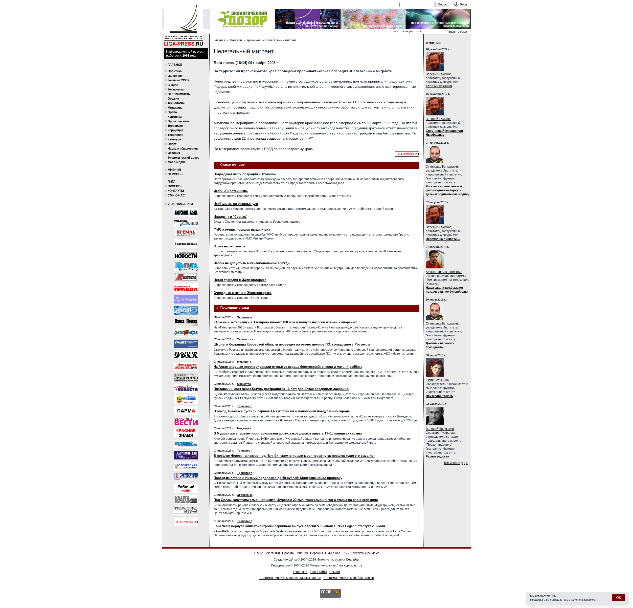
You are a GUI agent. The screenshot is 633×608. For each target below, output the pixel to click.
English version (458, 31)
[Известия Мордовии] (186, 332)
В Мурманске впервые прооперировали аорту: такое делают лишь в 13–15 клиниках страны (288, 433)
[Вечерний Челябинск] (186, 444)
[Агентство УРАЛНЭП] (186, 344)
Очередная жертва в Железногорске (242, 293)
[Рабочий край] (186, 488)
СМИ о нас (176, 195)
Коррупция (175, 130)
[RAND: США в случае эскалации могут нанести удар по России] (307, 19)
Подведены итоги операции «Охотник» (245, 174)
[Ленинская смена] (186, 277)
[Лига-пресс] (186, 522)
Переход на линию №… (443, 239)
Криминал (175, 116)
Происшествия (178, 121)
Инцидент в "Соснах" (230, 216)
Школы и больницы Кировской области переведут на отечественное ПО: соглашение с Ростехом (292, 344)
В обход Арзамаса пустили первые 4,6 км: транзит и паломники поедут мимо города (282, 411)
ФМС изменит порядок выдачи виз (242, 229)
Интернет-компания (338, 559)
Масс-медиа (177, 162)
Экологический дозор (183, 157)
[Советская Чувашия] (186, 399)
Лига (172, 181)
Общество (175, 76)
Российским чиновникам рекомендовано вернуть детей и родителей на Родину (447, 190)
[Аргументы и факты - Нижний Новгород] (186, 366)
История (174, 153)
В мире (173, 85)
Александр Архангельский (444, 272)
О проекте (300, 572)
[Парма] (186, 410)
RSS (345, 553)
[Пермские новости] (186, 388)
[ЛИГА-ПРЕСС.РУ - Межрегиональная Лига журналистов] (183, 23)
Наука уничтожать (439, 396)
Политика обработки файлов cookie (348, 578)
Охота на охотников (230, 246)
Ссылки (334, 572)
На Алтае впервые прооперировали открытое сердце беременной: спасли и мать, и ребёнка (288, 367)
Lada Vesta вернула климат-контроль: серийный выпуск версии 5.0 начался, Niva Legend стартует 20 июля (299, 526)
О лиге (258, 553)
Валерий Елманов (438, 74)
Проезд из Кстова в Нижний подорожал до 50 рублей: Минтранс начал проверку (278, 478)
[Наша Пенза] (186, 321)
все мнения (452, 463)
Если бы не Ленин (439, 86)
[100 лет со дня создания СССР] (373, 19)
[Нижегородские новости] (186, 255)
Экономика (176, 89)
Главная (219, 40)
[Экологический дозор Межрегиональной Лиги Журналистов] (242, 19)
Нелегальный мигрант (280, 40)
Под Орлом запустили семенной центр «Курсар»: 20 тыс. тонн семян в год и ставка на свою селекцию (296, 500)
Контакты (176, 191)
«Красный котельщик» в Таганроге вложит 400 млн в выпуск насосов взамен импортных (285, 322)
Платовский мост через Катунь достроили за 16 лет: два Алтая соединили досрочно (281, 389)
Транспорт (175, 135)
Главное (175, 64)
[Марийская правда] (186, 287)
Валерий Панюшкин (440, 429)
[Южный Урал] (186, 355)
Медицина (175, 107)
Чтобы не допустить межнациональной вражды (252, 263)
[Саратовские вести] (186, 310)
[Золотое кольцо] (186, 243)
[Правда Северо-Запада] (186, 266)
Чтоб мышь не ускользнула (236, 204)
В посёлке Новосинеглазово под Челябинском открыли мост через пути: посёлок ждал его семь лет (294, 455)
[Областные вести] (186, 421)
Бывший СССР (178, 80)
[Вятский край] (186, 212)
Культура (174, 139)
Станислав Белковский (442, 166)
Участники (272, 553)
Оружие (173, 98)
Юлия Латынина (437, 380)
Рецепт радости (437, 456)
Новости (236, 40)
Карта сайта (318, 572)
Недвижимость (179, 94)
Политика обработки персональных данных (290, 578)
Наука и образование (183, 148)
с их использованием (582, 599)
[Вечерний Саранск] (186, 477)
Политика (175, 71)
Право (172, 112)
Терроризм (175, 126)
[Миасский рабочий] (186, 223)
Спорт (172, 144)
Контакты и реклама (365, 553)
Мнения (174, 170)
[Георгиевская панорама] (186, 466)
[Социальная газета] (186, 510)
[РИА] (186, 233)
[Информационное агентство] (186, 299)
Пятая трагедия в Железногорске (240, 280)
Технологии (176, 103)
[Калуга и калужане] (186, 499)
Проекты (175, 186)
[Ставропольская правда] (186, 455)
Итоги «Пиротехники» (231, 191)
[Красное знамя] (186, 433)
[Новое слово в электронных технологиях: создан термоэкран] (438, 19)
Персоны (175, 174)
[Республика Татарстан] (186, 377)
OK (618, 598)
